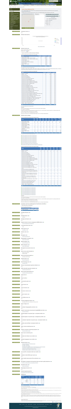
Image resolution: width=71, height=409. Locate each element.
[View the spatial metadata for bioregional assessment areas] (34, 247)
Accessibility (34, 404)
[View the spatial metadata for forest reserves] (28, 287)
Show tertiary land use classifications (27, 205)
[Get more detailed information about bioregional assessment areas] (33, 247)
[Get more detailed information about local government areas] (31, 225)
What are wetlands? (12, 23)
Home (11, 8)
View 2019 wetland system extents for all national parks (29, 136)
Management (12, 24)
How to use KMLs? (53, 17)
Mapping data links (13, 22)
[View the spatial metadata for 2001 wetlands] (21, 142)
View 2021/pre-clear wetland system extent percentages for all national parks (32, 144)
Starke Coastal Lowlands (25, 239)
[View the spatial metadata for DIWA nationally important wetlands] (36, 268)
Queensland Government (35, 407)
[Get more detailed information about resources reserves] (29, 290)
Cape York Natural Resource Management (28, 223)
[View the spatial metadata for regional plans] (28, 258)
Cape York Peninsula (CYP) (26, 236)
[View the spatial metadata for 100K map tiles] (28, 228)
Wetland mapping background (14, 15)
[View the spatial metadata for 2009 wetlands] (21, 192)
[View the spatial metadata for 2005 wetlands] (21, 141)
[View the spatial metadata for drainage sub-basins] (30, 218)
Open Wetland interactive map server (52, 14)
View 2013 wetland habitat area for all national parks (29, 191)
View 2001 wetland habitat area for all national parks (29, 194)
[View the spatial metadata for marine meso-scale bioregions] (33, 251)
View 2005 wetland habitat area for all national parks (29, 193)
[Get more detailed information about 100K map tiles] (27, 228)
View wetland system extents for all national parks (27, 67)
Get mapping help (13, 21)
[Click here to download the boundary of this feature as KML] (22, 252)
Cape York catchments (25, 311)
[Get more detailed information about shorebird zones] (28, 364)
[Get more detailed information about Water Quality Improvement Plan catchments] (39, 358)
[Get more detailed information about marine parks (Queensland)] (32, 271)
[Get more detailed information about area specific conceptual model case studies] (39, 351)
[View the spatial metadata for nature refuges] (28, 303)
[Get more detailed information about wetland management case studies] (35, 339)
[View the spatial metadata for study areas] (26, 274)
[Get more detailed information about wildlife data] (24, 374)
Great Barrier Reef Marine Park (26, 269)
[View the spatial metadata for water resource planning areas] (34, 326)
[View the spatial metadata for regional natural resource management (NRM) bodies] (43, 222)
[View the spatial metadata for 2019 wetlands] (21, 136)
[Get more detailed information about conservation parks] (29, 281)
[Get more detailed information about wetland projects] (28, 342)
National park (50, 20)
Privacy (26, 404)
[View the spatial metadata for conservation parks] (30, 281)
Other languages (47, 404)
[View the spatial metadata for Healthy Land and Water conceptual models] (39, 323)
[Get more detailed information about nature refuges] (27, 303)
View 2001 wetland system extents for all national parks (29, 142)
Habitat (23, 72)
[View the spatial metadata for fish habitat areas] (29, 297)
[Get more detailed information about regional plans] (27, 258)
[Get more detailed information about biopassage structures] (30, 367)
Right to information (30, 404)
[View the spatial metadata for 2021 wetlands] (21, 135)
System (23, 119)
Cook (23, 226)
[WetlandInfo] (13, 3)
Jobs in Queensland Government (40, 404)
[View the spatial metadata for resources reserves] (30, 290)
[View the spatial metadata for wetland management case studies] (36, 339)
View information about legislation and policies (27, 372)
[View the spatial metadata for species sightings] (25, 374)
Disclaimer (23, 404)
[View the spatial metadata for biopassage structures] (31, 367)
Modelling (12, 12)
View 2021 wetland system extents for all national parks (29, 135)
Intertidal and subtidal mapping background (15, 14)
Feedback (51, 404)
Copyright (20, 404)
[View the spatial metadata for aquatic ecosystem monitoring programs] (38, 329)
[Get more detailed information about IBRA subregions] (28, 244)
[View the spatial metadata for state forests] (27, 284)
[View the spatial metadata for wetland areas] (28, 48)
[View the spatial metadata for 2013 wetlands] (21, 191)
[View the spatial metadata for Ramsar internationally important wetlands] (39, 265)
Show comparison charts (41, 46)
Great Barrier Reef (24, 263)
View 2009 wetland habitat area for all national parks (29, 192)
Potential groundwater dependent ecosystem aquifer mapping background (15, 19)
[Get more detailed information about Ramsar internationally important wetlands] (38, 265)
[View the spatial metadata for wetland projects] (29, 342)
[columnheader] (26, 208)
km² (27, 51)
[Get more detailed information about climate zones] (27, 231)
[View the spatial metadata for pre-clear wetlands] (21, 143)
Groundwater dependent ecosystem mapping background (15, 17)
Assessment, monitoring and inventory (14, 26)
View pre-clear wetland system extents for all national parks (30, 143)
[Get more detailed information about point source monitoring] (31, 332)
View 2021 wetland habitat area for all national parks (29, 187)
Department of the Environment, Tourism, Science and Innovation (46, 3)
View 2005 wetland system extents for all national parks (29, 141)
